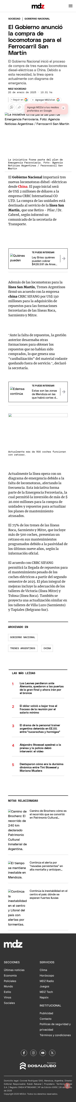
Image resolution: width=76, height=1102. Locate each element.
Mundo (8, 986)
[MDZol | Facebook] (24, 1053)
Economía (10, 975)
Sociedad (14, 19)
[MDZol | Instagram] (33, 1053)
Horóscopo (47, 975)
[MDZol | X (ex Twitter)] (52, 1053)
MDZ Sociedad (17, 89)
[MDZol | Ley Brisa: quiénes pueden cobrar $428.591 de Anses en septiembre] (64, 258)
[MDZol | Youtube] (43, 1053)
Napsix (44, 997)
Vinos (7, 997)
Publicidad (46, 1013)
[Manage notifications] (67, 1086)
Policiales (10, 981)
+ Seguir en (17, 100)
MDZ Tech (46, 992)
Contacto (45, 1018)
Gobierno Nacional (22, 637)
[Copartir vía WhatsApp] (11, 107)
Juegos (44, 986)
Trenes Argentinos (22, 648)
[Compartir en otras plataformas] (19, 107)
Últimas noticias (14, 970)
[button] (70, 6)
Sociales (9, 1003)
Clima (43, 970)
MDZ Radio (47, 981)
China (22, 187)
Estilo (7, 992)
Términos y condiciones (55, 1035)
